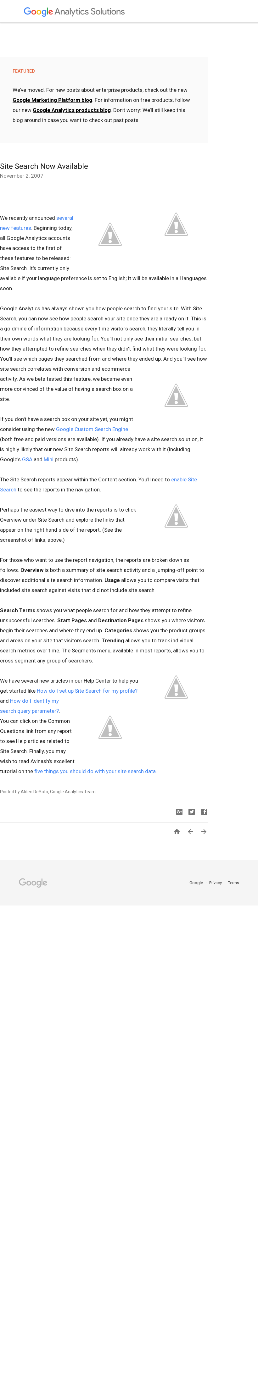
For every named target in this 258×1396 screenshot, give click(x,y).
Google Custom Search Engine (92, 429)
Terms (233, 882)
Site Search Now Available (44, 166)
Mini (48, 459)
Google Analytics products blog (72, 110)
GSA (27, 459)
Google (196, 882)
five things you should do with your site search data (95, 771)
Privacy (216, 882)
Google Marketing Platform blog (52, 100)
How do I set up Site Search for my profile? (87, 691)
